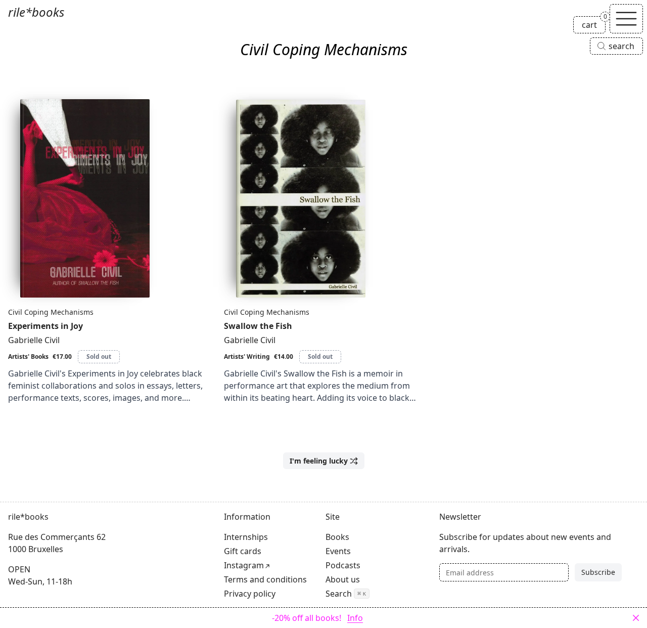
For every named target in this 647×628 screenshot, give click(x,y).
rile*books (36, 12)
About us (343, 579)
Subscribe (598, 572)
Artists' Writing (247, 356)
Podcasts (343, 565)
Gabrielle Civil (34, 340)
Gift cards (242, 551)
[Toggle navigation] (626, 18)
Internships (246, 536)
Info (355, 617)
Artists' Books (28, 356)
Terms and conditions (265, 579)
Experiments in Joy (45, 325)
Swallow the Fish (258, 325)
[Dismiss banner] (636, 618)
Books (337, 536)
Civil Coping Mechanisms (51, 312)
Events (338, 551)
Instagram (244, 565)
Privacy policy (249, 593)
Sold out (98, 356)
